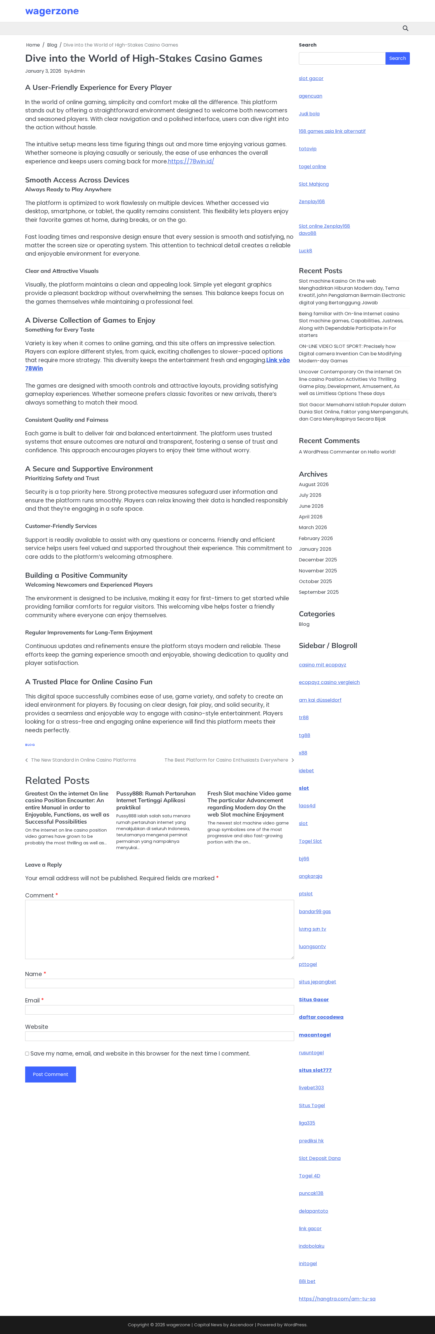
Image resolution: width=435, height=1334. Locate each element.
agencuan (310, 96)
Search (308, 45)
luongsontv (312, 946)
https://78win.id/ (191, 161)
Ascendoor (242, 1325)
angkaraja (310, 876)
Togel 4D (309, 1175)
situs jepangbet (317, 981)
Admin (77, 71)
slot (304, 788)
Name (35, 974)
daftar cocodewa (321, 1017)
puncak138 (311, 1193)
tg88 (304, 735)
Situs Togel (312, 1105)
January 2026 (315, 549)
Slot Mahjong (314, 184)
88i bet (307, 1281)
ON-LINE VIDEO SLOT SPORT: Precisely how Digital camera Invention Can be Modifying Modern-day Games (350, 353)
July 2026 (310, 495)
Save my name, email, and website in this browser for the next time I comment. (140, 1054)
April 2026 (311, 516)
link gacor (310, 1228)
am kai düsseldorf (320, 700)
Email (34, 1000)
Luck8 (305, 250)
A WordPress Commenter (329, 451)
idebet (306, 770)
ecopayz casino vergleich (329, 682)
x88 (303, 752)
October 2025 (315, 581)
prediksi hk (311, 1140)
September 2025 (319, 592)
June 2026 (311, 506)
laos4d (307, 805)
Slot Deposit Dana (320, 1158)
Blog (30, 744)
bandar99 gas (315, 911)
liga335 (307, 1123)
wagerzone (52, 11)
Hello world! (382, 451)
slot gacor (311, 78)
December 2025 (318, 559)
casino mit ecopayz (322, 664)
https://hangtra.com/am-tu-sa (337, 1298)
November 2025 (318, 570)
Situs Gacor (314, 999)
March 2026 (313, 527)
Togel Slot (310, 841)
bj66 (304, 858)
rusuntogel (311, 1052)
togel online (312, 166)
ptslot (306, 893)
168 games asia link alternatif (332, 131)
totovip (308, 148)
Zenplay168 (312, 201)
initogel (308, 1263)
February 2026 (316, 538)
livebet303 (311, 1087)
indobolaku (311, 1246)
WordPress (295, 1325)
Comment (41, 896)
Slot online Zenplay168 (324, 226)
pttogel (308, 964)
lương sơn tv (312, 929)
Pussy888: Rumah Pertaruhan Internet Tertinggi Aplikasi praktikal (156, 800)
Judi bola (309, 113)
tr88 (304, 717)
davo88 (307, 233)
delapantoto (313, 1211)
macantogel (315, 1034)
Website (36, 1027)
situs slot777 (315, 1070)
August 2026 (314, 484)
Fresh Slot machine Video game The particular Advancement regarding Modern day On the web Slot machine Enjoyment (249, 804)
